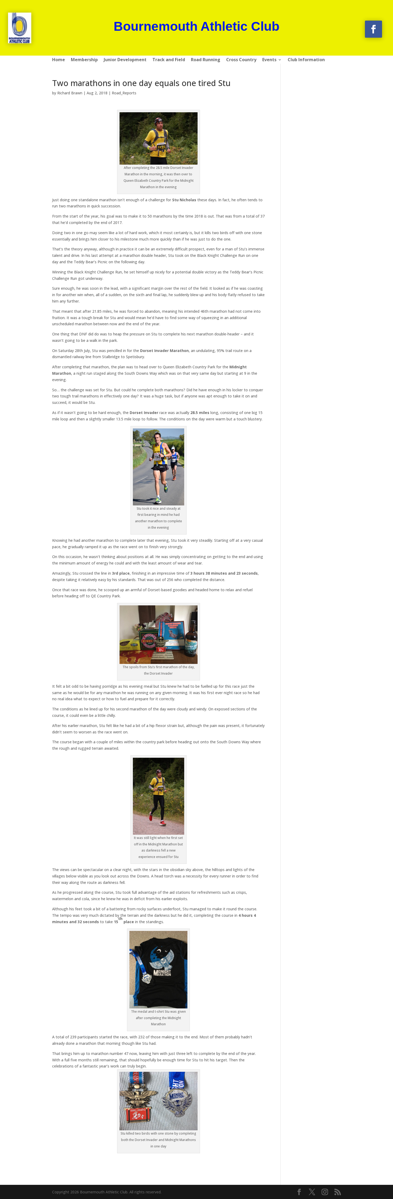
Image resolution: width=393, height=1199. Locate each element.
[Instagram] (325, 1192)
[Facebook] (299, 1192)
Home (58, 60)
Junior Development (125, 60)
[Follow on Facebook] (373, 29)
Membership (84, 60)
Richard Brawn (69, 92)
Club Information (306, 60)
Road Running (205, 60)
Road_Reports (124, 92)
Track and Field (168, 60)
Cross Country (241, 60)
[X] (312, 1192)
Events (269, 60)
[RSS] (337, 1192)
